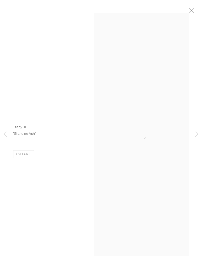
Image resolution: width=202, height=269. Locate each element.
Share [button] (24, 154)
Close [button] (190, 12)
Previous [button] (5, 134)
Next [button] (196, 134)
